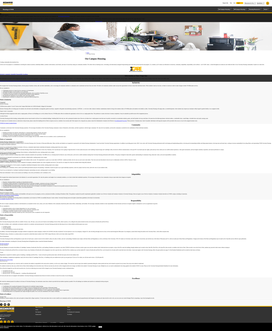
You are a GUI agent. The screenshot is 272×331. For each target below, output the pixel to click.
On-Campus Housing (224, 9)
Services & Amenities (34, 81)
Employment (38, 314)
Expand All (3, 102)
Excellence (25, 74)
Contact (3, 318)
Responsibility (19, 74)
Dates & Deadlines (46, 81)
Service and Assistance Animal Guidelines (9, 195)
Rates (41, 81)
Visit (231, 3)
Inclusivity (2, 74)
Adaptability (13, 74)
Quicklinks (259, 3)
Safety (36, 309)
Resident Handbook (4, 243)
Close (100, 326)
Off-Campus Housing (239, 9)
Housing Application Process (57, 81)
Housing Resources (254, 9)
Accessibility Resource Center (6, 199)
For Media (69, 314)
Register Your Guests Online (6, 259)
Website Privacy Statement (41, 322)
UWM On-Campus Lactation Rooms (8, 123)
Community (7, 74)
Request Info (225, 3)
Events (68, 309)
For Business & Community (73, 312)
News (68, 307)
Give (234, 3)
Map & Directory (39, 307)
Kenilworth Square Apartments (22, 81)
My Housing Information (63, 16)
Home (87, 52)
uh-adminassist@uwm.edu (121, 120)
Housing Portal (98, 21)
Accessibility (53, 322)
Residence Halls (11, 81)
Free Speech (38, 312)
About (265, 9)
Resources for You (249, 3)
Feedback (62, 322)
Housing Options (4, 81)
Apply (238, 3)
